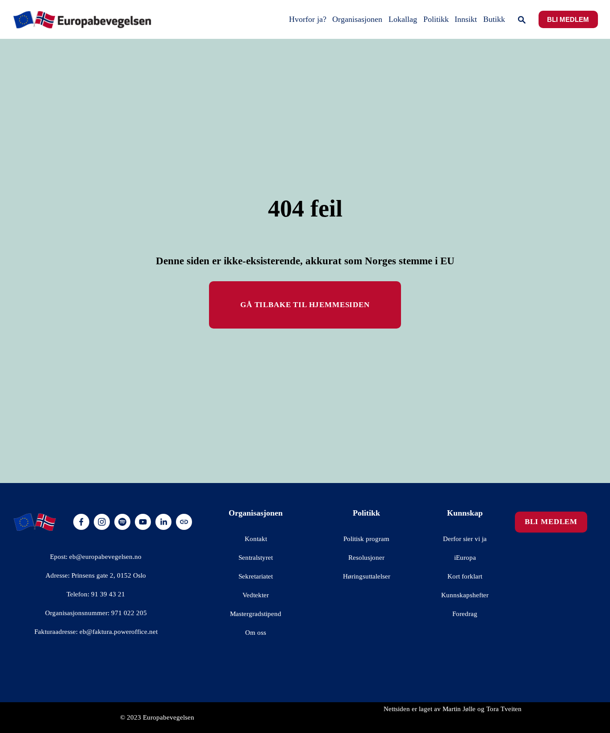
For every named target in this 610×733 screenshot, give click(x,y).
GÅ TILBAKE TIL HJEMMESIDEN (305, 304)
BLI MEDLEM (568, 19)
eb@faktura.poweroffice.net (118, 631)
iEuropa (465, 557)
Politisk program (366, 538)
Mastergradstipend (255, 613)
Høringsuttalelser (366, 576)
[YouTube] (143, 522)
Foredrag (464, 613)
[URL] (184, 522)
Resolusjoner (366, 557)
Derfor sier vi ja (465, 538)
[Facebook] (81, 522)
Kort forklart (464, 576)
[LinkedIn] (163, 522)
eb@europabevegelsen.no (105, 556)
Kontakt (256, 538)
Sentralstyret (255, 557)
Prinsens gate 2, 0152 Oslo (108, 575)
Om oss (255, 632)
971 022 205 (129, 612)
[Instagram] (102, 522)
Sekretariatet (255, 576)
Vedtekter (255, 595)
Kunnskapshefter (465, 595)
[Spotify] (122, 522)
